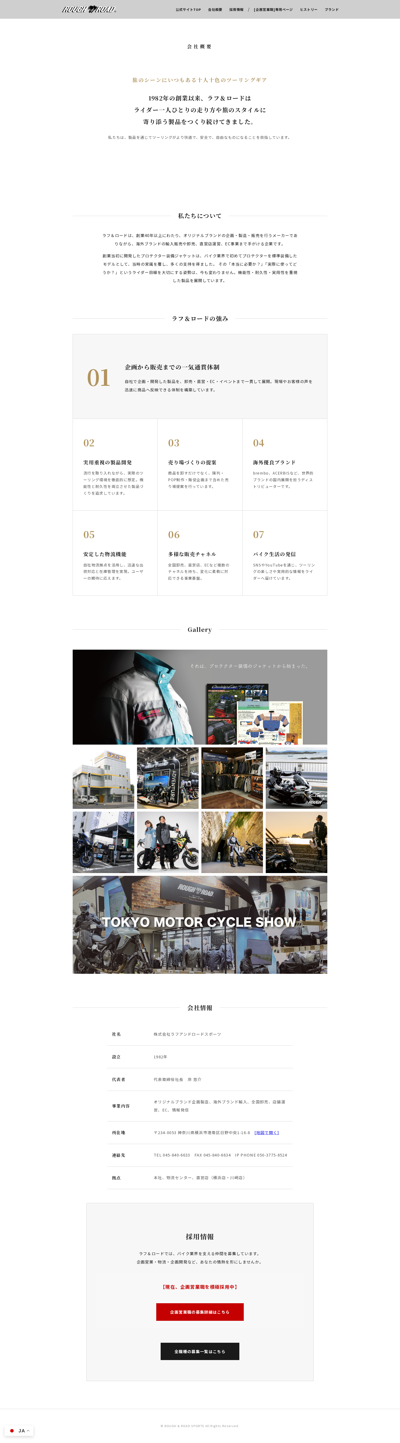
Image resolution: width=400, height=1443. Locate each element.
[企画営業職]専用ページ (273, 9)
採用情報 (236, 9)
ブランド (332, 9)
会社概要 (215, 9)
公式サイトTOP (188, 9)
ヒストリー (309, 9)
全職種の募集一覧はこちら (200, 1351)
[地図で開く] (266, 1132)
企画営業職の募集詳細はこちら (200, 1312)
